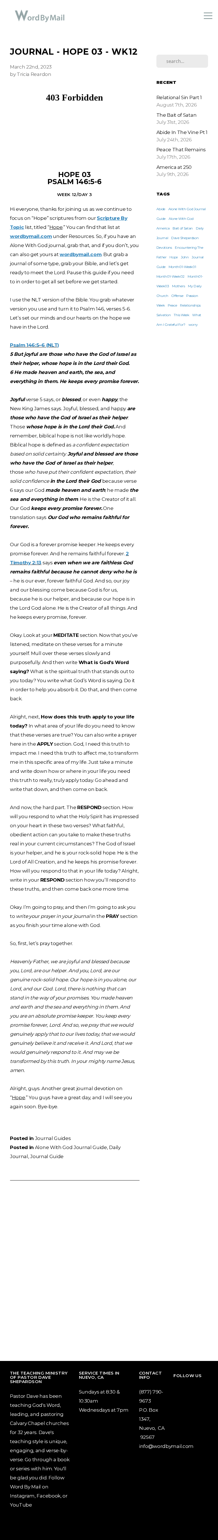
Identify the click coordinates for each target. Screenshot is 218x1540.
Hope (173, 257)
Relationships (190, 305)
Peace (172, 305)
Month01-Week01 (182, 267)
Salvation (163, 315)
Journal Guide (47, 1156)
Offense (177, 295)
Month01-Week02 (170, 276)
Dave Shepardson (184, 238)
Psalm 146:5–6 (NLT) (34, 345)
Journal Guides (53, 1138)
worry (193, 324)
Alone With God (181, 218)
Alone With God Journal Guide (71, 1147)
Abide (160, 209)
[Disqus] (74, 1269)
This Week (181, 315)
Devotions (164, 247)
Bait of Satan (183, 228)
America (163, 228)
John (185, 257)
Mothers (178, 286)
